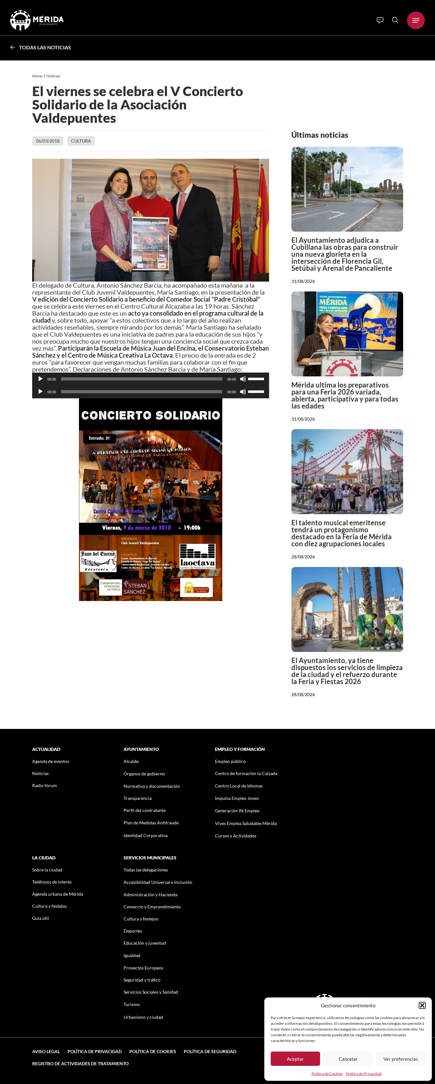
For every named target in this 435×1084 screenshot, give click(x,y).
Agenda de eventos (50, 761)
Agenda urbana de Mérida (57, 894)
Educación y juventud (145, 943)
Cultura (81, 140)
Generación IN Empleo (237, 810)
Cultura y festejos (49, 906)
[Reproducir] (40, 379)
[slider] (257, 378)
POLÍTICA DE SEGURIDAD (210, 1051)
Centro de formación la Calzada (246, 773)
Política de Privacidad (364, 1073)
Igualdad (132, 955)
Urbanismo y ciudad (143, 1017)
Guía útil (40, 918)
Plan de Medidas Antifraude (151, 822)
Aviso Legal (46, 1051)
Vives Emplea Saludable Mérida (246, 823)
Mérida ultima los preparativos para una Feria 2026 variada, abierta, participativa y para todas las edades (344, 395)
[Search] (395, 20)
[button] (422, 1005)
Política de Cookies (327, 1073)
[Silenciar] (243, 379)
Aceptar (295, 1059)
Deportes (133, 931)
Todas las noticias (45, 47)
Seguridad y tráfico (142, 980)
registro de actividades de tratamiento (80, 1063)
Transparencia (138, 798)
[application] (150, 379)
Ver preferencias (400, 1059)
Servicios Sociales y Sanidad (151, 992)
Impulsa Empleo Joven (237, 798)
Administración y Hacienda (150, 894)
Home (37, 75)
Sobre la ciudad (47, 869)
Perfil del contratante (145, 810)
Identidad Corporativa (146, 835)
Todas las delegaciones (146, 869)
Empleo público (230, 761)
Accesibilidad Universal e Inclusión (158, 882)
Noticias (53, 75)
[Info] (380, 20)
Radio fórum (44, 785)
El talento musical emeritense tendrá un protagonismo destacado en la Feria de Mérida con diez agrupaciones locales (341, 533)
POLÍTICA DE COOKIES (152, 1051)
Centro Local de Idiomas (239, 785)
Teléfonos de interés (52, 882)
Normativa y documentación (152, 786)
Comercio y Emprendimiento (152, 906)
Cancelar (348, 1059)
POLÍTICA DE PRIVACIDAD (95, 1051)
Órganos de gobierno (144, 773)
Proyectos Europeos (143, 967)
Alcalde (131, 761)
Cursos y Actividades (235, 835)
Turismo (132, 1004)
